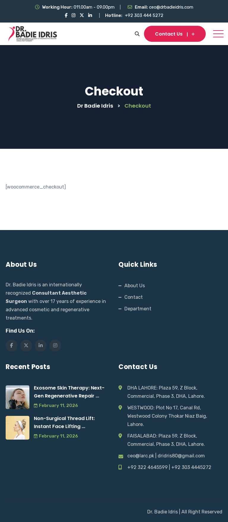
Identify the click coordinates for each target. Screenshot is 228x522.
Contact (133, 297)
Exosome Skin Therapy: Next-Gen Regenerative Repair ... (69, 391)
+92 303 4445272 (191, 467)
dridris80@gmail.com (181, 456)
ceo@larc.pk (140, 456)
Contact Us (169, 34)
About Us (134, 285)
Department (137, 309)
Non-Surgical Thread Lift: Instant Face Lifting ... (64, 422)
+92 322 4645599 (147, 467)
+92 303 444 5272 (144, 15)
